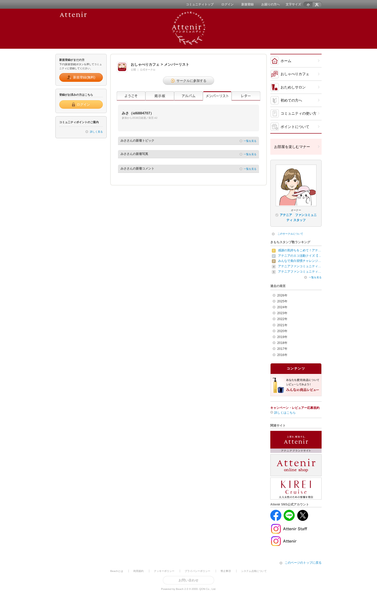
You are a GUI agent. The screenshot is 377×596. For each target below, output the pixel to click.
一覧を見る (250, 141)
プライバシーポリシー (197, 571)
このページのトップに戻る (303, 562)
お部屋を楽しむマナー (292, 147)
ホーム (286, 61)
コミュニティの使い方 (298, 113)
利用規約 (138, 571)
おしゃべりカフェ (295, 74)
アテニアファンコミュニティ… (299, 266)
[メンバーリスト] (217, 96)
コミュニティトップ (200, 4)
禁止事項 (226, 571)
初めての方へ (291, 100)
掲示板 (159, 96)
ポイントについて (295, 127)
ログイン (227, 4)
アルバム (188, 96)
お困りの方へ (270, 4)
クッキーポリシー (164, 571)
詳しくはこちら (285, 412)
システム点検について (254, 571)
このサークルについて (290, 233)
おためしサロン (293, 87)
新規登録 (247, 4)
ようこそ (131, 96)
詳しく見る (96, 131)
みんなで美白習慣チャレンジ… (299, 261)
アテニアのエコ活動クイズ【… (299, 255)
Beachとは (116, 571)
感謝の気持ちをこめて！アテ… (299, 250)
